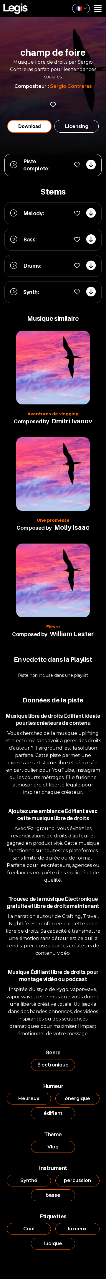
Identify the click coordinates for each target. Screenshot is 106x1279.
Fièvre (53, 626)
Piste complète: (36, 165)
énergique (77, 1098)
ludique (53, 1243)
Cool (28, 1229)
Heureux (28, 1098)
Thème (53, 1134)
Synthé (28, 1180)
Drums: (32, 266)
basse (53, 1195)
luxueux (77, 1229)
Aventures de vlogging (53, 414)
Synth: (31, 292)
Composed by (31, 421)
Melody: (33, 213)
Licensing (76, 126)
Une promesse (53, 520)
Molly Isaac (72, 527)
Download (29, 126)
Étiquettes (53, 1216)
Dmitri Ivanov (72, 421)
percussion (77, 1180)
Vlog (53, 1147)
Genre (52, 1052)
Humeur (53, 1086)
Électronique (53, 1065)
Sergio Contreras (71, 86)
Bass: (30, 239)
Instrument (53, 1168)
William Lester (72, 634)
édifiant (53, 1113)
